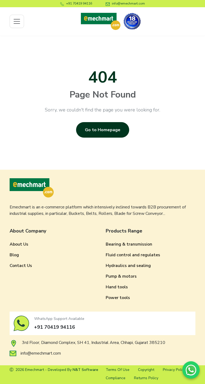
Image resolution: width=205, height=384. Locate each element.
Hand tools (117, 287)
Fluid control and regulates (133, 255)
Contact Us (21, 266)
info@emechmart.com (128, 3)
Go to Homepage (102, 130)
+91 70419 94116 (79, 3)
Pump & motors (121, 276)
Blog (14, 255)
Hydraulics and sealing (128, 266)
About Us (19, 244)
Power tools (118, 298)
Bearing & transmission (129, 244)
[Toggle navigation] (17, 21)
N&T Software (85, 369)
